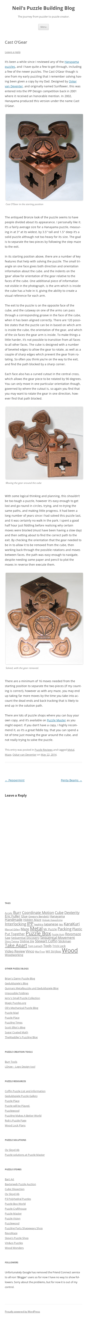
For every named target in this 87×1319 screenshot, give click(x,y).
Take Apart (16, 945)
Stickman (64, 941)
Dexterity (72, 912)
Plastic (77, 929)
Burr (17, 912)
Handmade (13, 919)
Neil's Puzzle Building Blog (43, 8)
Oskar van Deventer (24, 754)
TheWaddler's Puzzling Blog (21, 1037)
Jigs (61, 924)
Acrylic (8, 913)
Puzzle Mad (12, 1013)
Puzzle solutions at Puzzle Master (25, 1155)
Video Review (15, 951)
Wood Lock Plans (15, 1125)
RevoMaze (11, 1233)
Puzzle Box (38, 933)
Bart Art (9, 1179)
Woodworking (14, 955)
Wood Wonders (14, 1248)
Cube (59, 912)
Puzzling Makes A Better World (23, 1115)
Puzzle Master (56, 720)
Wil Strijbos (53, 951)
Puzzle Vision (12, 1218)
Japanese (51, 924)
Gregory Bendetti (38, 916)
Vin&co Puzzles (14, 1243)
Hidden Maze (32, 920)
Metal (70, 750)
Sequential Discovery (25, 938)
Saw (7, 938)
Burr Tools (11, 1062)
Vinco (30, 951)
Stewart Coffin (46, 940)
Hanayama (57, 916)
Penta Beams (71, 780)
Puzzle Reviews (44, 750)
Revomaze (73, 934)
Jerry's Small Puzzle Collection (22, 998)
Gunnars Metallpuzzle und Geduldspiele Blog (31, 988)
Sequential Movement (57, 937)
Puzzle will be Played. (17, 1106)
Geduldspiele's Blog (16, 983)
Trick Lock (59, 946)
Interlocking (15, 924)
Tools (47, 945)
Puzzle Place (12, 1017)
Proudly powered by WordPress (22, 1311)
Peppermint (14, 780)
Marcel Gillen (12, 929)
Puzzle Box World (15, 1204)
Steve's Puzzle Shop (17, 1238)
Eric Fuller (12, 916)
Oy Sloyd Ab (12, 1150)
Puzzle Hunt (58, 934)
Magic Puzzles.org (15, 1003)
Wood (70, 950)
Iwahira (38, 924)
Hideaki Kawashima (52, 920)
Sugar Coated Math (16, 1032)
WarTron (40, 951)
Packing (64, 929)
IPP (30, 923)
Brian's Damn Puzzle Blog (20, 978)
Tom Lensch (35, 946)
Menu (43, 26)
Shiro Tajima (12, 941)
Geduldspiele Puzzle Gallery (21, 1096)
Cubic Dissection (14, 1189)
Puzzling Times (13, 1022)
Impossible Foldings (17, 993)
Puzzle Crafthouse (16, 1208)
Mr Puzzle (50, 929)
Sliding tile (27, 941)
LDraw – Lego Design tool (20, 1066)
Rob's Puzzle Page (15, 1120)
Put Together (15, 934)
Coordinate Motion (38, 912)
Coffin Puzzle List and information (25, 1091)
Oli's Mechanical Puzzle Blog (21, 1008)
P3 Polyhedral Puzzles (18, 1199)
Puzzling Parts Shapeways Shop (24, 1228)
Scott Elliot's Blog (15, 1027)
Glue (24, 916)
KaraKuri (72, 924)
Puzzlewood (12, 1110)
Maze (8, 754)
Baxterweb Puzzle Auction (20, 1184)
